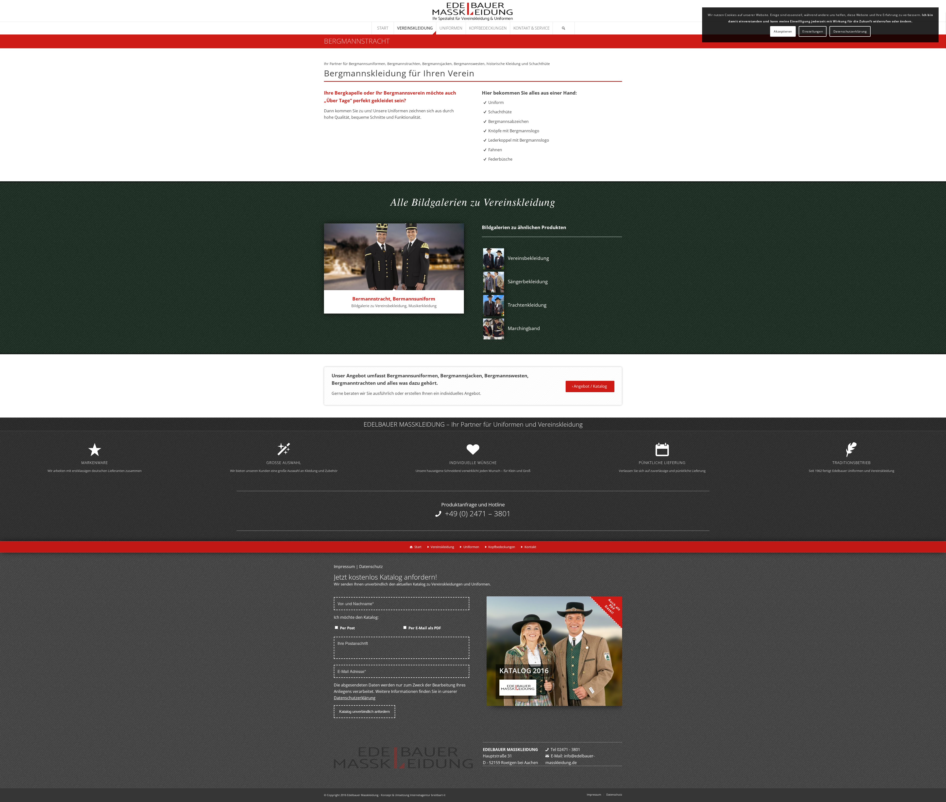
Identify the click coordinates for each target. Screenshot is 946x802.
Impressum (344, 566)
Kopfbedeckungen (501, 547)
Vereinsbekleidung (528, 258)
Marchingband (524, 328)
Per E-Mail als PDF (424, 627)
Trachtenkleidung (527, 305)
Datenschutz (371, 566)
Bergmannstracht (357, 41)
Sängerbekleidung (528, 281)
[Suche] (564, 28)
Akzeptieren (783, 31)
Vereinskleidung (442, 547)
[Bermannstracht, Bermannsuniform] (394, 256)
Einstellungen (812, 31)
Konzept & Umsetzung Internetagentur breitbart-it (413, 795)
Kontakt (530, 547)
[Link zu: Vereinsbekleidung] (493, 258)
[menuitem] (383, 28)
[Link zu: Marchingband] (493, 328)
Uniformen (471, 547)
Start (418, 547)
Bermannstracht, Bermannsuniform (393, 299)
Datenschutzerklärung (354, 698)
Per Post (347, 627)
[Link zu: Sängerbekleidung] (493, 282)
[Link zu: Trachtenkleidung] (493, 305)
